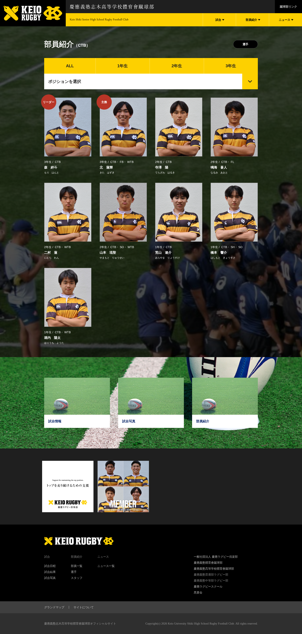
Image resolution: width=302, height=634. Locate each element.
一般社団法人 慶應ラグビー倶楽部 (216, 556)
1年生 (122, 66)
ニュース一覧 (106, 566)
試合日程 (50, 566)
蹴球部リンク (288, 6)
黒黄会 (198, 592)
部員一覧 (76, 566)
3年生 (231, 66)
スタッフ (76, 577)
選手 (245, 44)
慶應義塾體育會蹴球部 (208, 562)
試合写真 (50, 577)
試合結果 (50, 572)
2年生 (177, 66)
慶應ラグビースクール (208, 586)
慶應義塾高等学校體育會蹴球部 (214, 568)
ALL (70, 66)
